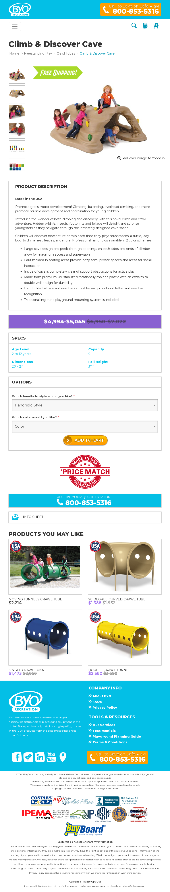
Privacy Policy (36, 872)
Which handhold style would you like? (43, 396)
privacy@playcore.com (134, 886)
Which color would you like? (35, 417)
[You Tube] (51, 761)
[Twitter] (28, 761)
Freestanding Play (38, 53)
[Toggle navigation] (15, 26)
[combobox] (85, 405)
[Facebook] (17, 761)
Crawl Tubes (66, 53)
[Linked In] (40, 761)
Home (14, 53)
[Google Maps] (63, 761)
